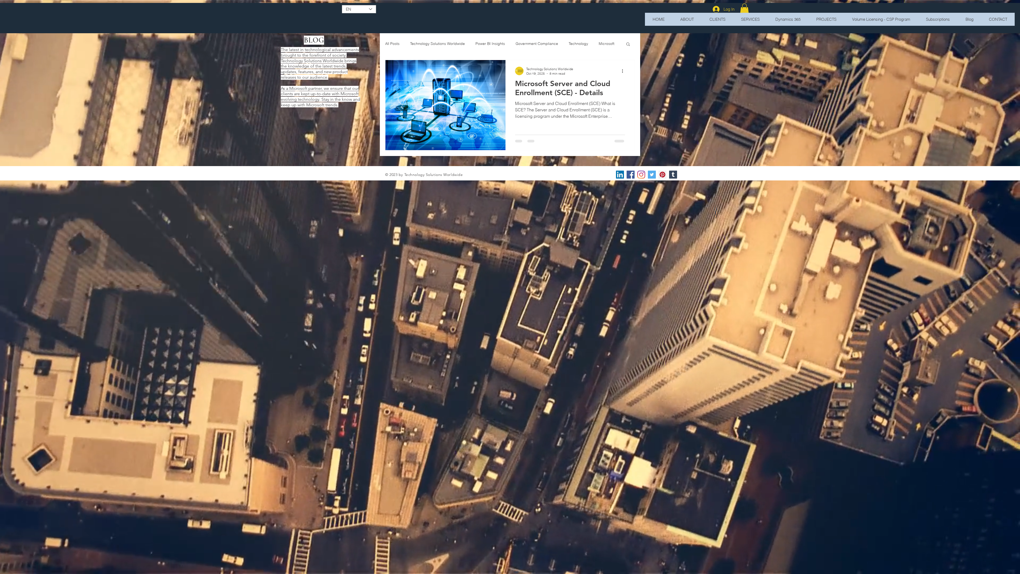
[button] (744, 9)
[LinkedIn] (620, 175)
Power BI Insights (490, 43)
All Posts (392, 43)
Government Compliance (537, 43)
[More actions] (624, 71)
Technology (578, 43)
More (603, 43)
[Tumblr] (673, 175)
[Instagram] (641, 175)
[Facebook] (631, 175)
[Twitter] (652, 175)
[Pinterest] (662, 175)
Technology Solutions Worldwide (437, 43)
